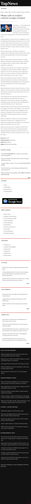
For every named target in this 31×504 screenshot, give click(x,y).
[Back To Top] (28, 502)
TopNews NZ (7, 251)
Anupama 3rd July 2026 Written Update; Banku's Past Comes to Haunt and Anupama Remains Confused (15, 458)
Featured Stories (7, 189)
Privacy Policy (7, 229)
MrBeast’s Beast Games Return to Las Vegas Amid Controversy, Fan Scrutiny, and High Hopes (14, 427)
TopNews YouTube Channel (10, 216)
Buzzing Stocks (7, 253)
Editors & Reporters (8, 222)
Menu (4, 8)
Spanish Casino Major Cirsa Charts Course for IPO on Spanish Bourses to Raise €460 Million (14, 419)
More (29, 177)
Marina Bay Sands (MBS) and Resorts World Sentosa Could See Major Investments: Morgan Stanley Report (15, 414)
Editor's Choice (7, 214)
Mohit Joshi (5, 21)
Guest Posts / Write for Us (9, 227)
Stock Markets (7, 187)
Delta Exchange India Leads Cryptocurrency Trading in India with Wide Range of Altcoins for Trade (15, 387)
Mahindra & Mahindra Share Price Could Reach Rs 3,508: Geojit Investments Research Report (15, 367)
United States (8, 144)
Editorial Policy (7, 224)
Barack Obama (7, 142)
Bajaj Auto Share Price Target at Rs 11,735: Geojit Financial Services (14, 372)
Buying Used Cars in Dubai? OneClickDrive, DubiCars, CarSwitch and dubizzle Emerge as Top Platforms (15, 359)
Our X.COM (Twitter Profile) (10, 218)
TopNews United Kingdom (10, 247)
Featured (7, 138)
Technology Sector (8, 191)
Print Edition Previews (9, 233)
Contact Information (8, 220)
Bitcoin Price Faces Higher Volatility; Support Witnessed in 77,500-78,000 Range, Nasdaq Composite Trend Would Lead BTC (15, 401)
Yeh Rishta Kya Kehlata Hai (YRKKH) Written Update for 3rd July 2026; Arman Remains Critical (14, 448)
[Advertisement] (15, 485)
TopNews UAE (7, 249)
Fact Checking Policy (8, 231)
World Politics (12, 140)
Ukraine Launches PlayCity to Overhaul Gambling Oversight (14, 423)
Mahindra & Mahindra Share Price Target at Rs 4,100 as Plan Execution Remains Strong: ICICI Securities (14, 355)
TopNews (9, 3)
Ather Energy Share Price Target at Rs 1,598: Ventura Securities (15, 363)
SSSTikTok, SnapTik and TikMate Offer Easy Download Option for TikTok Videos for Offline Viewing (15, 453)
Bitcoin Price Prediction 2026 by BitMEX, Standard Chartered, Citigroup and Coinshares (14, 392)
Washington (14, 144)
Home (2, 12)
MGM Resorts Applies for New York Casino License (12, 410)
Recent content (7, 255)
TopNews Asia (7, 244)
